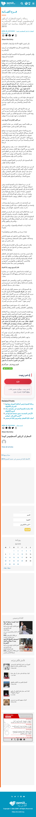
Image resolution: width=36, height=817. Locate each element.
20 (5, 561)
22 (14, 561)
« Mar (5, 568)
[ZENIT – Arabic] (10, 3)
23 (18, 561)
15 (14, 557)
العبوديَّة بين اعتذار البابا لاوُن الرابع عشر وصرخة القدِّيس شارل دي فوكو (20, 665)
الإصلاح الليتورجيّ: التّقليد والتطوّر (19, 682)
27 (5, 564)
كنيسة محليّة (5, 33)
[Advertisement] (18, 485)
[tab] (11, 716)
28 (9, 564)
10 (22, 554)
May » (9, 568)
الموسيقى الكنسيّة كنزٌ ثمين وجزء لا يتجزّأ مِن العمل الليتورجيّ (11, 641)
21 (9, 561)
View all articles (7, 447)
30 (18, 564)
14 (9, 557)
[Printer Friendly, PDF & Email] (8, 368)
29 (14, 564)
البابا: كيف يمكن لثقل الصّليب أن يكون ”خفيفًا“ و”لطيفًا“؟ (20, 692)
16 (18, 557)
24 (22, 561)
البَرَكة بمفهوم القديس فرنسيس (19, 700)
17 (22, 557)
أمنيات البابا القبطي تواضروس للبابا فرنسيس (19, 418)
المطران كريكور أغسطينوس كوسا (25, 31)
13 (5, 557)
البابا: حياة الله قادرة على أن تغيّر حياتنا (20, 673)
